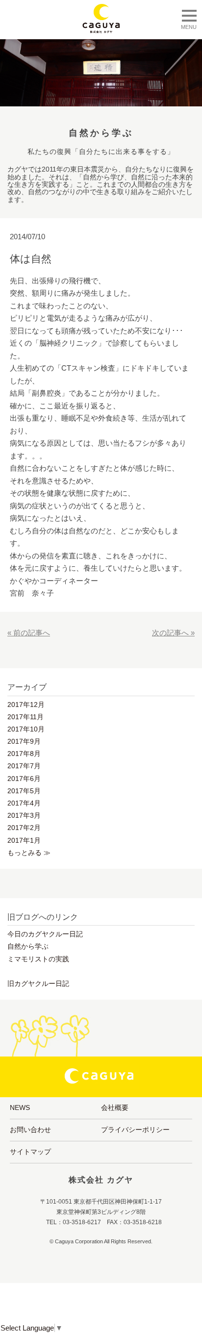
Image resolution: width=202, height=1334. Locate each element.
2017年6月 (24, 778)
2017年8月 (24, 753)
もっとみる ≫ (28, 852)
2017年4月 (24, 803)
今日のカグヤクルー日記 (45, 934)
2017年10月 (26, 729)
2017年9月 (24, 741)
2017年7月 (24, 766)
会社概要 (114, 1107)
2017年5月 (24, 791)
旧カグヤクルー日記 (38, 983)
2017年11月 (25, 717)
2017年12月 (26, 704)
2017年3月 (24, 815)
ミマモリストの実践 (38, 959)
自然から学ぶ (28, 946)
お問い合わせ (30, 1129)
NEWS (20, 1107)
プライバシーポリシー (135, 1129)
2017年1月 (24, 840)
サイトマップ (30, 1152)
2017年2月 (24, 827)
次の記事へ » (173, 633)
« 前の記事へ (28, 633)
